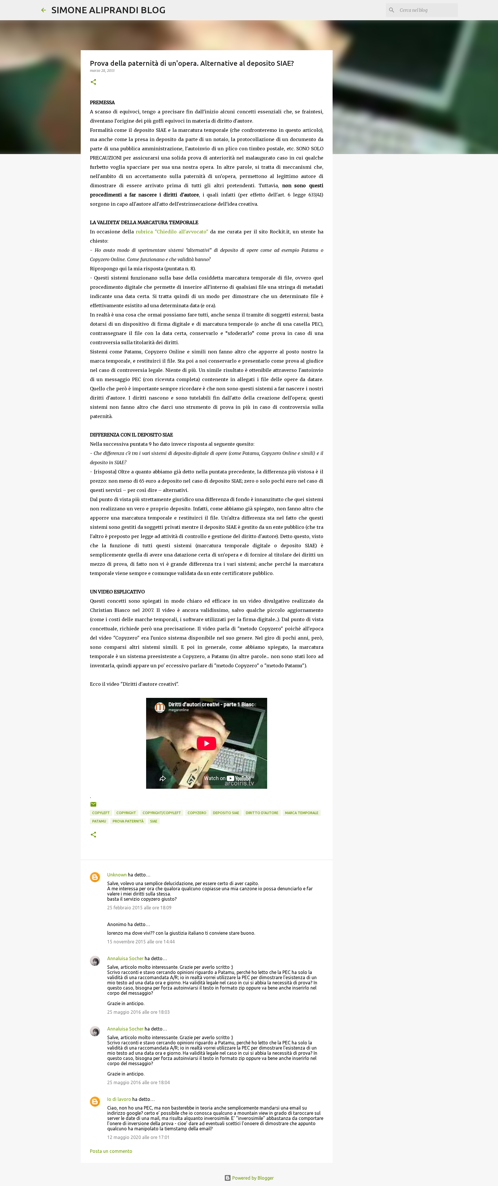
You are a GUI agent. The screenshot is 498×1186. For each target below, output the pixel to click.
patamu (99, 821)
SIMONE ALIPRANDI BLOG (108, 10)
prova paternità (128, 821)
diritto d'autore (262, 813)
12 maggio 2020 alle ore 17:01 (138, 1137)
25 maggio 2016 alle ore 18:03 (138, 1012)
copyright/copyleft (162, 813)
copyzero (197, 813)
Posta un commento (111, 1151)
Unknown (117, 874)
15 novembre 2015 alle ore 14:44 (141, 941)
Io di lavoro (119, 1099)
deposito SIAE (226, 813)
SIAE (153, 821)
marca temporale (301, 813)
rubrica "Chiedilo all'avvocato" (172, 232)
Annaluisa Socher (125, 958)
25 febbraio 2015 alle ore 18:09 (139, 907)
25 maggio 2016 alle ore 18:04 (138, 1082)
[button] (93, 82)
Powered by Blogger (252, 1178)
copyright (126, 813)
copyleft (101, 813)
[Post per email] (93, 806)
